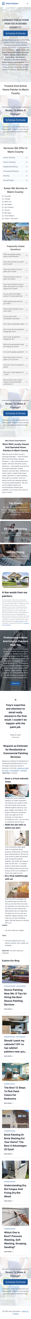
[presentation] (15, 974)
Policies (16, 1314)
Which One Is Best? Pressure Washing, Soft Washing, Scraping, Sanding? (15, 1240)
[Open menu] (27, 3)
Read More (8, 1009)
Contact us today (19, 621)
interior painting (9, 1037)
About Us (25, 1311)
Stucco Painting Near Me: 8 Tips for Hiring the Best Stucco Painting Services (15, 997)
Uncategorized (21, 986)
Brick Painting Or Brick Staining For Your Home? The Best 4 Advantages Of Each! (15, 1142)
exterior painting (9, 986)
